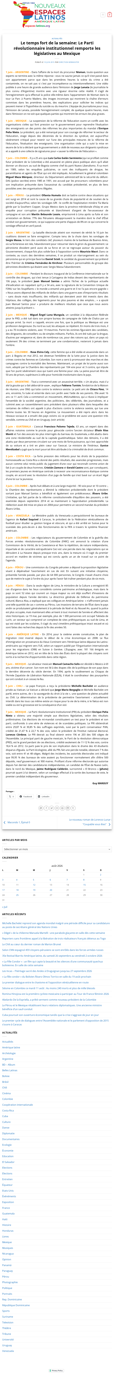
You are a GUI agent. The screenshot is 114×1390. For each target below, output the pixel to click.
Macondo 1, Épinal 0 (18, 822)
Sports (6, 1311)
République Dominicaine (16, 1305)
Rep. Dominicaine (12, 1299)
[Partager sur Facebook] (46, 808)
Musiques (7, 1248)
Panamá (6, 1265)
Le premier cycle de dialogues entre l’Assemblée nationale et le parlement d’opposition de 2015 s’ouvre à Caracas (55, 1022)
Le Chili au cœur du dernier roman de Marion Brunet (31, 944)
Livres (5, 1236)
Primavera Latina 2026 (80, 1379)
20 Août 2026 (57, 1382)
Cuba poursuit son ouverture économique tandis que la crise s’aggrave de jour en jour (50, 1015)
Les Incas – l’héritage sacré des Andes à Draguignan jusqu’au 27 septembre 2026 (47, 971)
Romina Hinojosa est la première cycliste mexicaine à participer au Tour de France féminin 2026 (55, 994)
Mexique (7, 1242)
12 (34, 884)
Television (7, 1322)
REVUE (20, 1379)
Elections (7, 1167)
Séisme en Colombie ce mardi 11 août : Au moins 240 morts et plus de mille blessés (48, 988)
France (6, 1208)
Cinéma (6, 1093)
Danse (5, 1127)
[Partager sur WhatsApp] (40, 808)
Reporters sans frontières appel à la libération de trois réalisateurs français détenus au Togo (54, 938)
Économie (7, 1150)
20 (51, 890)
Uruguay (7, 1345)
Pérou (5, 1276)
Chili (4, 1087)
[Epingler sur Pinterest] (62, 808)
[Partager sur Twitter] (51, 808)
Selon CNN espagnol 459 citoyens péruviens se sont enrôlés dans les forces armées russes (52, 950)
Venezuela (8, 1351)
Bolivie (6, 1076)
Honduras (8, 1230)
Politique (7, 1288)
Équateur (7, 1185)
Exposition (8, 1202)
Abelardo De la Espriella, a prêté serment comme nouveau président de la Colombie (49, 999)
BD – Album (8, 1064)
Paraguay (7, 1270)
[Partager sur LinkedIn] (67, 808)
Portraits (7, 1293)
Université (8, 1339)
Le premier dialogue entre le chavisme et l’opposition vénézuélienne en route (45, 982)
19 (34, 890)
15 (84, 884)
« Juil (4, 907)
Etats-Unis (8, 1190)
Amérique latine (11, 1047)
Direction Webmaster (69, 62)
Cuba (5, 1116)
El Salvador (8, 1162)
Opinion (6, 1259)
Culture (6, 1122)
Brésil (5, 1082)
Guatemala (8, 1213)
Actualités (57, 38)
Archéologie (9, 1053)
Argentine (7, 1059)
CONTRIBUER (100, 1379)
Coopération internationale (17, 1104)
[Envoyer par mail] (57, 808)
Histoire (6, 1225)
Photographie (10, 1282)
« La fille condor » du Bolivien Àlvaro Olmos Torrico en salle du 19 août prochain (46, 976)
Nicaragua (8, 1253)
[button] (102, 14)
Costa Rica (8, 1110)
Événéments (9, 1196)
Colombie (7, 1099)
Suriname (7, 1316)
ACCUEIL (11, 1379)
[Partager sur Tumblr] (73, 808)
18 (17, 890)
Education (8, 1156)
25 (17, 895)
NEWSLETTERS (31, 1379)
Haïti (4, 1219)
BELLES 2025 (61, 1379)
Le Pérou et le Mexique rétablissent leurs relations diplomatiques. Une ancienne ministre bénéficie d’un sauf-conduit (52, 1007)
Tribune (6, 1334)
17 (3, 890)
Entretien (7, 1179)
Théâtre (6, 1328)
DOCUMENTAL (47, 1379)
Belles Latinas (9, 1070)
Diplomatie (8, 1133)
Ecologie (7, 1144)
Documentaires (11, 1139)
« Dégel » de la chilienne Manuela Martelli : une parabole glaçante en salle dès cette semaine (53, 933)
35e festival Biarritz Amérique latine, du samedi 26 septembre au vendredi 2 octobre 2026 (52, 955)
